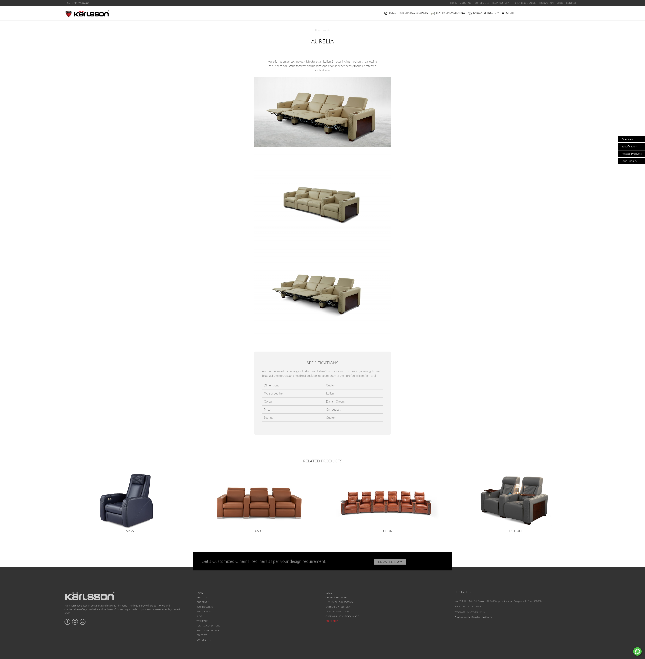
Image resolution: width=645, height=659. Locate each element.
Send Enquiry (629, 161)
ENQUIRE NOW (390, 561)
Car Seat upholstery (486, 12)
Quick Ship (508, 12)
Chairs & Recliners (416, 12)
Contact (202, 635)
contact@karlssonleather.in (478, 617)
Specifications (630, 146)
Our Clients (204, 639)
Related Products (632, 153)
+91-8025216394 (472, 606)
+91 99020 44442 (476, 611)
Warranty (202, 621)
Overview (627, 139)
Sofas (392, 12)
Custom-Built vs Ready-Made (342, 616)
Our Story (202, 602)
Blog (199, 616)
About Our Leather (208, 630)
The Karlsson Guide (337, 611)
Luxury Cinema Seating (450, 12)
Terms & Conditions (208, 625)
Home (318, 30)
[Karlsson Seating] (87, 13)
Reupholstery (205, 606)
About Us (202, 597)
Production (204, 611)
